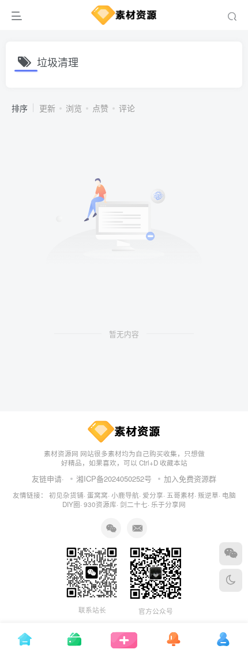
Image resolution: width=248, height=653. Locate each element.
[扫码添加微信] (230, 553)
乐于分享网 (168, 504)
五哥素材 (180, 495)
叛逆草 (208, 495)
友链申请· (48, 478)
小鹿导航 (125, 495)
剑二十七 (134, 504)
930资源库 (100, 504)
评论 (127, 108)
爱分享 (152, 495)
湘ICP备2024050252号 (114, 478)
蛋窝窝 (97, 495)
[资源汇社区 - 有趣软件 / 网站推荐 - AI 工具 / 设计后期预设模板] (124, 430)
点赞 (100, 108)
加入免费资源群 (190, 478)
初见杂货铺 (66, 495)
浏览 (74, 108)
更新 (47, 108)
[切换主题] (230, 580)
